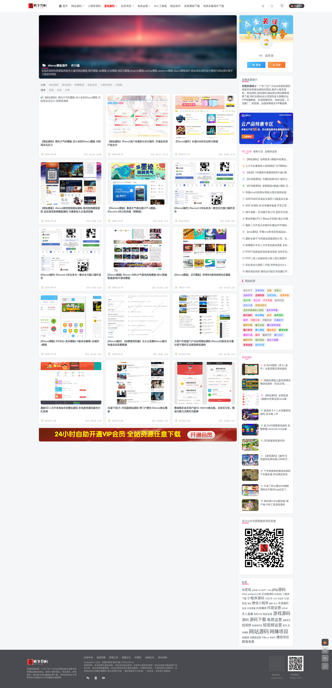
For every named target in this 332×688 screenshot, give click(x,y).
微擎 (271, 603)
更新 (51, 90)
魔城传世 (266, 334)
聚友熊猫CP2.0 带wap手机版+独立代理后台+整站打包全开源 (278, 218)
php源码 (279, 589)
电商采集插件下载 (213, 6)
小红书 (268, 598)
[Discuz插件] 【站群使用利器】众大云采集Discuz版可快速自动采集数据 (137, 342)
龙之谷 (256, 300)
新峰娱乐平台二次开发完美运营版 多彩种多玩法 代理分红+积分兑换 (282, 245)
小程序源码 (94, 6)
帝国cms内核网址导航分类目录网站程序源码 (270, 192)
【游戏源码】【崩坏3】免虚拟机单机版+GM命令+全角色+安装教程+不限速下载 (274, 461)
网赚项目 (279, 631)
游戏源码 (66, 84)
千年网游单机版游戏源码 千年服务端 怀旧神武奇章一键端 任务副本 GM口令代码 (275, 474)
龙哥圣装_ (272, 295)
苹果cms (265, 637)
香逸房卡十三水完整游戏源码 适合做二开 (275, 412)
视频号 (273, 637)
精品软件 (175, 6)
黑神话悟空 (260, 305)
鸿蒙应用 (266, 319)
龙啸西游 (259, 295)
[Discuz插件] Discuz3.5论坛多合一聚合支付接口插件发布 (204, 209)
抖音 (244, 608)
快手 (275, 603)
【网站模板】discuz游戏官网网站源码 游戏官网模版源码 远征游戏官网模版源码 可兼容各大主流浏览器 (70, 209)
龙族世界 (247, 295)
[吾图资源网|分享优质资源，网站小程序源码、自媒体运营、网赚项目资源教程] (37, 5)
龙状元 (277, 290)
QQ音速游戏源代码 (274, 440)
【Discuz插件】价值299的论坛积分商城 (196, 141)
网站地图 (162, 657)
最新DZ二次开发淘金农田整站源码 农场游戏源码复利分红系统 (70, 409)
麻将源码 (278, 315)
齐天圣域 (267, 300)
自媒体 (245, 637)
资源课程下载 (192, 6)
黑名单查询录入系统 (253, 310)
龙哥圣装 (284, 295)
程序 (285, 625)
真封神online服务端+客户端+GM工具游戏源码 (274, 502)
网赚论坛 (126, 657)
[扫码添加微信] (325, 658)
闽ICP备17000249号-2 (123, 662)
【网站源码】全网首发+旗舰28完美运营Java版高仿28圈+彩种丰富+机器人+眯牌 (289, 159)
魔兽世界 (247, 339)
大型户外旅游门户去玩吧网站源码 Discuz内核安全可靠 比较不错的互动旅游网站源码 (204, 342)
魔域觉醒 (283, 329)
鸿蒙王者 (255, 319)
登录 (258, 64)
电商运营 (142, 6)
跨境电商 (248, 641)
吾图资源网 (107, 662)
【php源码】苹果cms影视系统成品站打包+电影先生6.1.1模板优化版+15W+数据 (289, 232)
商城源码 (278, 594)
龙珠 (269, 290)
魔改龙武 (271, 329)
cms (269, 589)
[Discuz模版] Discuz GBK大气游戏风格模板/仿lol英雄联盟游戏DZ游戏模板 (137, 276)
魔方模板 (259, 329)
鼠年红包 (279, 300)
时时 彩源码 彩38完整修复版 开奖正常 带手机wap (272, 205)
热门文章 (247, 151)
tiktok (244, 594)
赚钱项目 (282, 637)
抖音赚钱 (261, 608)
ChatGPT (262, 589)
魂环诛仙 (259, 339)
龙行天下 (247, 290)
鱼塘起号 (278, 319)
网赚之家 (113, 657)
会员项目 (126, 6)
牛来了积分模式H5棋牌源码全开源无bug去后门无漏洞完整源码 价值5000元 (274, 489)
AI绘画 (254, 590)
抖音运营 (274, 607)
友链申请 (88, 657)
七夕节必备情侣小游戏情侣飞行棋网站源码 (269, 165)
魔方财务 (247, 329)
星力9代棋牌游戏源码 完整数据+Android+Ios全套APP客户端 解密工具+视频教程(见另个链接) (275, 430)
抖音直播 (251, 608)
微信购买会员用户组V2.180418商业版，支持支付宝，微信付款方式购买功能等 (204, 409)
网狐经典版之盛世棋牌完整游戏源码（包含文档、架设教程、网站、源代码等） (275, 383)
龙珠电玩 (259, 290)
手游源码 (283, 603)
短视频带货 (257, 625)
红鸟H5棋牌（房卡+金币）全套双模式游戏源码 (274, 366)
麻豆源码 (247, 315)
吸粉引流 (258, 151)
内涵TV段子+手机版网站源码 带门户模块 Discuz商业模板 (137, 409)
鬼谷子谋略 (272, 339)
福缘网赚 (101, 657)
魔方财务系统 (273, 325)
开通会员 (298, 5)
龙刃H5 (247, 300)
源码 (245, 619)
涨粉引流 (258, 614)
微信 (249, 603)
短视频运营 (272, 624)
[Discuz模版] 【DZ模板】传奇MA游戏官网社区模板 (202, 274)
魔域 (257, 334)
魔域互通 (247, 334)
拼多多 (285, 608)
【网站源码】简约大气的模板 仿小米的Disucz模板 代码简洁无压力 (71, 143)
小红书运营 (278, 598)
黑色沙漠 (247, 305)
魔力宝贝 (278, 334)
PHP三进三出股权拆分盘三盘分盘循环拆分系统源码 (273, 258)
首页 (65, 6)
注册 (278, 64)
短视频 (246, 625)
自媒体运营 (271, 151)
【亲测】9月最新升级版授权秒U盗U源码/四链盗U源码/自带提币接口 (282, 172)
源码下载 (258, 619)
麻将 (245, 319)
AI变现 (246, 589)
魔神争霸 (247, 325)
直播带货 (286, 620)
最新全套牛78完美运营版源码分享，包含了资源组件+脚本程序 (279, 238)
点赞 (67, 90)
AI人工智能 (160, 6)
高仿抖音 (259, 344)
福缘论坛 (149, 657)
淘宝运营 (267, 614)
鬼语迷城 (247, 344)
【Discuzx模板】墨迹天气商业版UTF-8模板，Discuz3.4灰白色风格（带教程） (133, 209)
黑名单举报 (272, 310)
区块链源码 (268, 594)
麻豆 (269, 315)
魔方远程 (259, 325)
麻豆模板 (259, 315)
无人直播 (247, 614)
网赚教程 (79, 84)
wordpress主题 (254, 594)
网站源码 (76, 6)
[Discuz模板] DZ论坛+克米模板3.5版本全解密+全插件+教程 (70, 342)
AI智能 (118, 84)
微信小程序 (260, 602)
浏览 (59, 90)
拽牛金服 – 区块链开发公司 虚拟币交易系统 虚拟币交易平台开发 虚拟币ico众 (287, 212)
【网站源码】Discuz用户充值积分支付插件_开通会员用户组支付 (138, 143)
